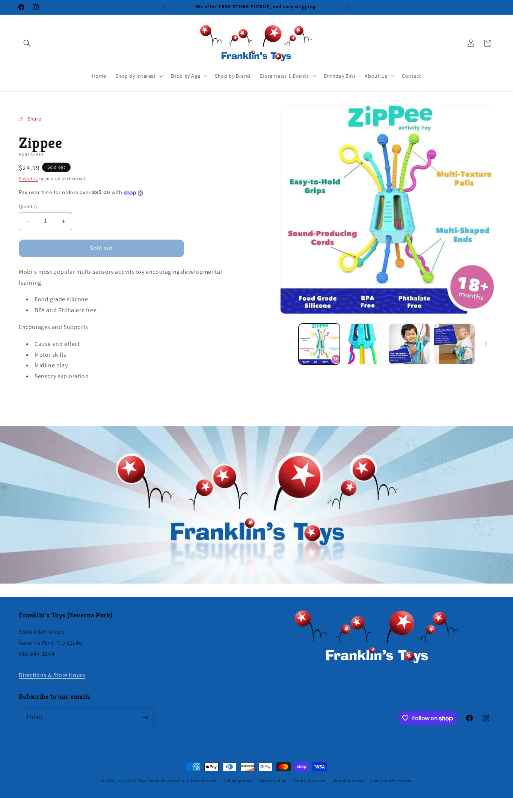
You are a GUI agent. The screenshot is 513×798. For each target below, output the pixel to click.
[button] (27, 43)
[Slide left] (288, 344)
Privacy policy (272, 780)
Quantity (28, 206)
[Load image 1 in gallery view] (319, 344)
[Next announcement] (349, 7)
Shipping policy (348, 780)
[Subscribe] (145, 717)
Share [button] (34, 118)
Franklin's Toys (131, 780)
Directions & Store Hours (52, 675)
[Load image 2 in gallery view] (364, 344)
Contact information (391, 780)
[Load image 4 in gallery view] (454, 344)
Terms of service (309, 780)
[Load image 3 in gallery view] (409, 344)
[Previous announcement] (164, 7)
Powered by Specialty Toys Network (182, 780)
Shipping (28, 178)
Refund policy (237, 780)
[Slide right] (486, 344)
